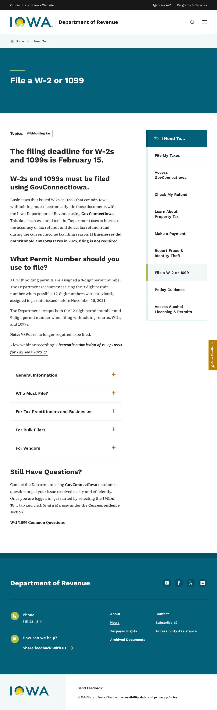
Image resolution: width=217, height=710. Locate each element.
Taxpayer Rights (123, 631)
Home (20, 41)
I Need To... (40, 41)
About (115, 614)
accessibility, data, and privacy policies (149, 697)
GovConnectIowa (97, 213)
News (115, 622)
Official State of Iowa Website (32, 5)
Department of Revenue (88, 22)
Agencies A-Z (161, 5)
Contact (162, 614)
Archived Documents (127, 640)
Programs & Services (192, 5)
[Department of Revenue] (31, 22)
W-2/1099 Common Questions (37, 522)
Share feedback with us (45, 648)
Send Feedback (90, 688)
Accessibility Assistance (176, 631)
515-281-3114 (33, 622)
